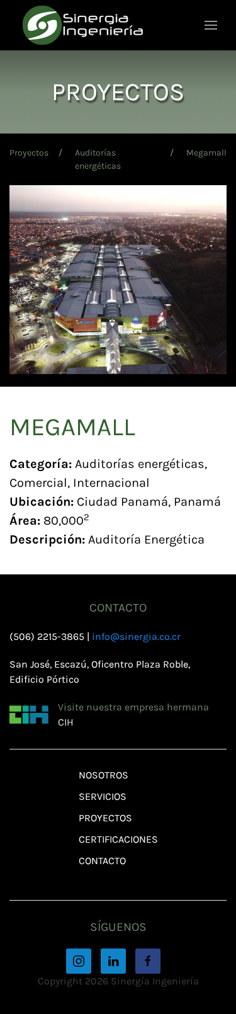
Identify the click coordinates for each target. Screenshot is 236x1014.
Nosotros (103, 775)
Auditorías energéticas (98, 159)
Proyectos (28, 152)
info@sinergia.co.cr (136, 636)
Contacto (102, 861)
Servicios (102, 796)
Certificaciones (118, 839)
